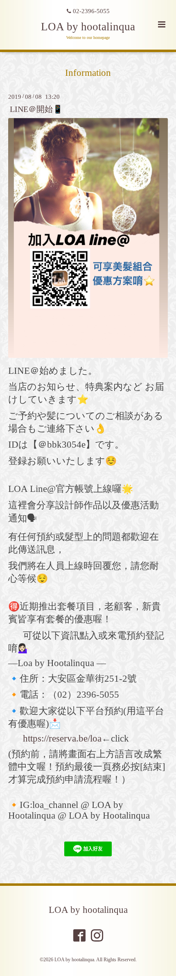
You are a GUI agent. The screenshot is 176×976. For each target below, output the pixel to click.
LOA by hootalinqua (88, 26)
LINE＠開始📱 (36, 109)
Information (88, 73)
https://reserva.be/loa (62, 738)
